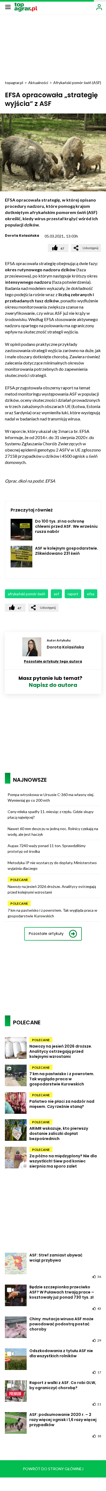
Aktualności (38, 82)
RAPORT (73, 593)
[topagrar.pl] (26, 6)
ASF (56, 593)
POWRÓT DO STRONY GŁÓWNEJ (53, 1468)
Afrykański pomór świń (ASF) (77, 82)
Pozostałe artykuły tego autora (53, 661)
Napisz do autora (53, 685)
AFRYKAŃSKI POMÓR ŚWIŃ (26, 593)
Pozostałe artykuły (46, 933)
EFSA (90, 593)
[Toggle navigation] (8, 6)
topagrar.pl (14, 82)
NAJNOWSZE (30, 780)
